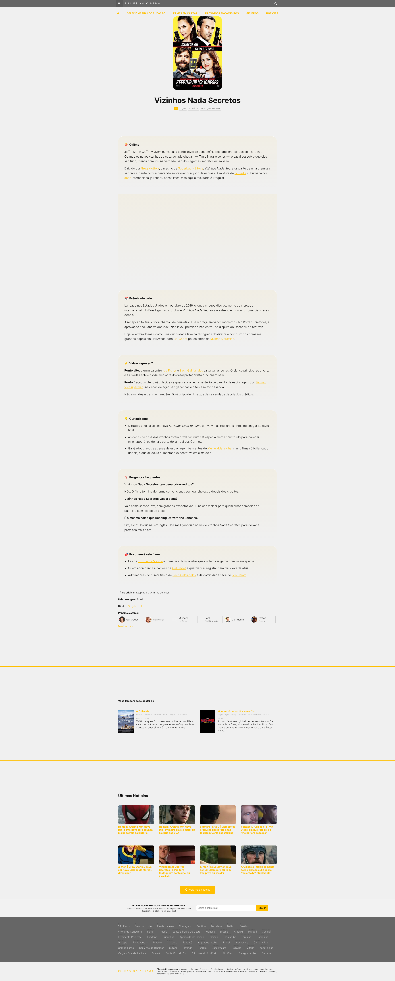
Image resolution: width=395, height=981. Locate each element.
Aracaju (238, 931)
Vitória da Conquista (130, 931)
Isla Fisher (169, 370)
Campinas (262, 936)
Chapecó (172, 941)
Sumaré (156, 952)
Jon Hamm (239, 575)
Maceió (157, 941)
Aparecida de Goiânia (191, 936)
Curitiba (201, 925)
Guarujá (202, 947)
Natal (150, 931)
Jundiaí (266, 931)
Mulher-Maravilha (222, 339)
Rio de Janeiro (165, 925)
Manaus (210, 931)
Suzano (173, 947)
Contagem (185, 925)
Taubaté (187, 941)
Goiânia (214, 936)
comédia (240, 173)
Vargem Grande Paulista (132, 952)
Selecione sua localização (146, 13)
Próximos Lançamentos (222, 13)
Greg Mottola (150, 168)
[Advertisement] (197, 126)
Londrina (152, 936)
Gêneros (252, 13)
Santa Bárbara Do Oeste (186, 931)
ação (127, 178)
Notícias (272, 13)
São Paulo (123, 925)
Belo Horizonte (143, 925)
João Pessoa (219, 947)
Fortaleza (216, 925)
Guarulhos (168, 936)
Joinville (236, 947)
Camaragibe (261, 941)
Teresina (246, 936)
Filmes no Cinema (143, 3)
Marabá (252, 931)
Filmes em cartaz (185, 13)
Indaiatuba (230, 936)
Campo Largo (126, 947)
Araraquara (241, 941)
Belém (230, 925)
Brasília (224, 931)
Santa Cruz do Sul (176, 952)
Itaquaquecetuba (207, 941)
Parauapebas (140, 941)
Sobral (226, 941)
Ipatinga (187, 947)
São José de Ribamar (151, 947)
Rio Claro (228, 952)
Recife (163, 931)
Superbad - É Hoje (190, 168)
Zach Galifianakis (191, 370)
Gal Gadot (180, 339)
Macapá (122, 941)
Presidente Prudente (130, 936)
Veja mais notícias (198, 889)
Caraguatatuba (247, 952)
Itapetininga (266, 947)
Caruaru (266, 952)
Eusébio (244, 925)
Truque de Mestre (150, 561)
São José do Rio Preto (204, 952)
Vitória (250, 947)
